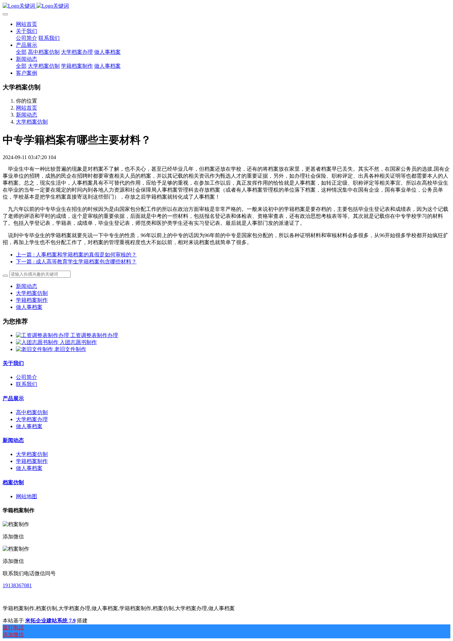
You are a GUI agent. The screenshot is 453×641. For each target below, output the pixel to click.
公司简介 (26, 377)
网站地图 (26, 496)
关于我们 (13, 363)
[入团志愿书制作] (38, 342)
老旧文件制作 (70, 349)
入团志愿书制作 (78, 342)
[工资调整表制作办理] (43, 335)
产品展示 (13, 398)
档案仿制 (13, 482)
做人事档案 (29, 307)
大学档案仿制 (32, 122)
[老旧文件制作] (35, 349)
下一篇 (76, 261)
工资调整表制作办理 (94, 335)
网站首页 (26, 24)
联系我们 (26, 384)
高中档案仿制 (32, 412)
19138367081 (17, 585)
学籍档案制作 (32, 300)
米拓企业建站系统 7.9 (50, 620)
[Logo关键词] (226, 6)
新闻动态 (26, 115)
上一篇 (76, 254)
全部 (21, 52)
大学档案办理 (32, 419)
